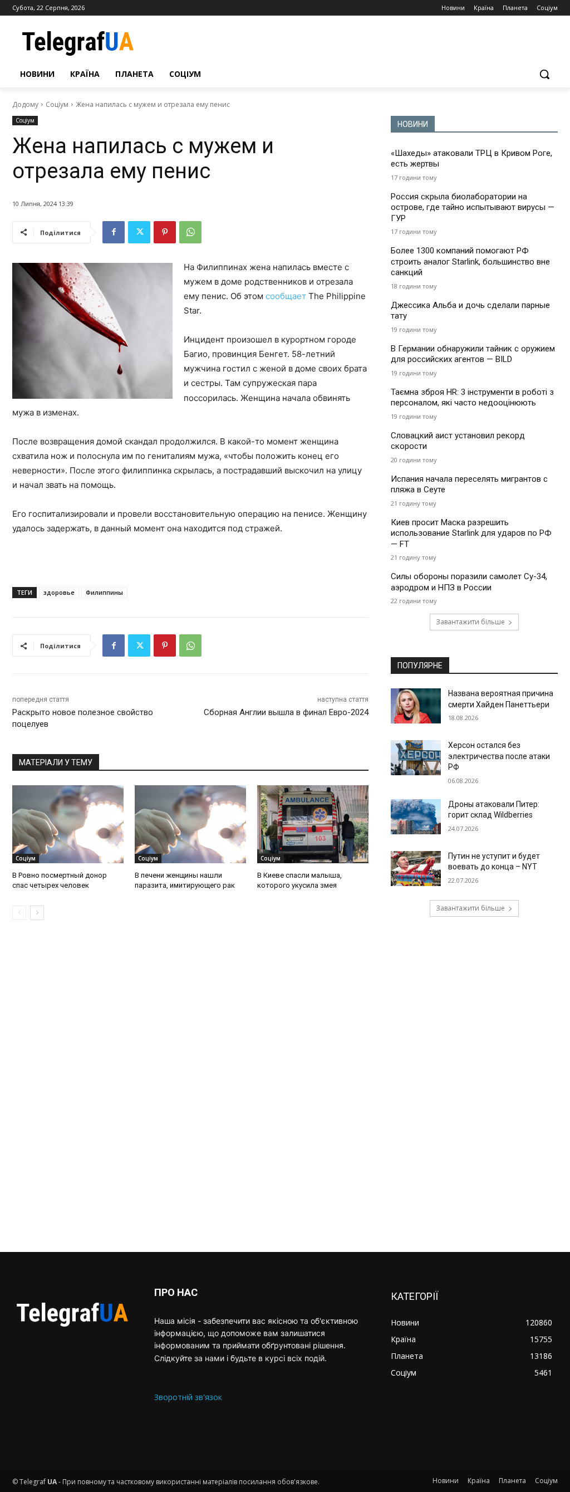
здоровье (59, 592)
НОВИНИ (412, 124)
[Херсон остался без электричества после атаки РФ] (416, 757)
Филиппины (104, 592)
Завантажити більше (470, 622)
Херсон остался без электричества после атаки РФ (499, 756)
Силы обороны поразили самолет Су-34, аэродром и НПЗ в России (469, 582)
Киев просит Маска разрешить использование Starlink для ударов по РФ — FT (471, 533)
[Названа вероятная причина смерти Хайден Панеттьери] (416, 705)
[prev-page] (19, 913)
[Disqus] (190, 1086)
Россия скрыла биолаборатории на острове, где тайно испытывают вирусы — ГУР (472, 207)
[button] (544, 74)
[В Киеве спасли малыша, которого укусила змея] (312, 824)
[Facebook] (113, 232)
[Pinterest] (165, 232)
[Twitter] (139, 232)
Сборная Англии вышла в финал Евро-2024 (286, 712)
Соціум (57, 104)
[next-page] (37, 913)
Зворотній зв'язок (188, 1397)
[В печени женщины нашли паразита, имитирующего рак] (190, 824)
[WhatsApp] (190, 232)
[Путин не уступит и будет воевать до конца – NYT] (416, 868)
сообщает (286, 296)
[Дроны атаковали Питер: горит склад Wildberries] (416, 816)
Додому (25, 104)
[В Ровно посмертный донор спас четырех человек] (68, 824)
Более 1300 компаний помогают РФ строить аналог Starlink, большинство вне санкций (470, 261)
